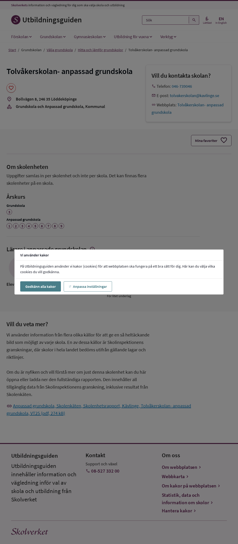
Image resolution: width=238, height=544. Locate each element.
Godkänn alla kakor (40, 286)
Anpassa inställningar (90, 286)
